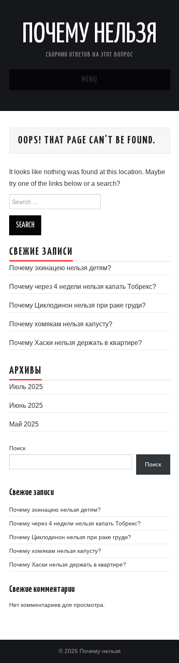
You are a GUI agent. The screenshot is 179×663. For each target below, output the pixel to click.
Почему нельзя (89, 35)
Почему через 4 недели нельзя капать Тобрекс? (82, 286)
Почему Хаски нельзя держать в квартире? (75, 342)
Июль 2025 (26, 386)
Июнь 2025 (26, 405)
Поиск (17, 448)
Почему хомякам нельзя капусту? (60, 324)
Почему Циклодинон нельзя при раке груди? (77, 305)
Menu (89, 80)
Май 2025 (24, 424)
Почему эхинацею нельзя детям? (60, 267)
